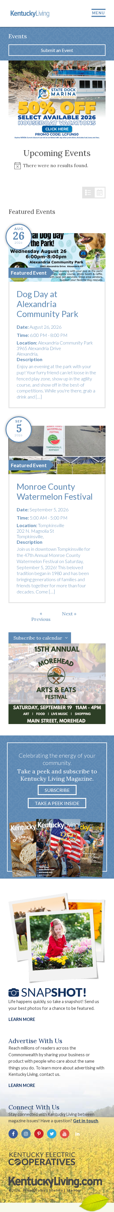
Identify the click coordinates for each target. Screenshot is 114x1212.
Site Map (73, 1190)
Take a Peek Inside (57, 803)
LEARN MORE (21, 1085)
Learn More (21, 1019)
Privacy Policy (34, 1190)
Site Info (56, 1190)
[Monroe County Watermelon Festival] (57, 450)
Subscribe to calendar (37, 638)
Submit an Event (57, 50)
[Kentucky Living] (30, 13)
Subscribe (57, 790)
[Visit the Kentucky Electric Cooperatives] (41, 1158)
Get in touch (85, 1120)
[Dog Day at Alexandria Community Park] (57, 257)
